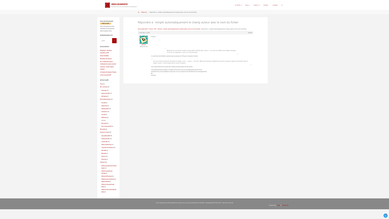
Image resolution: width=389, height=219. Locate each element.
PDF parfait (102, 129)
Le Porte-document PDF (105, 75)
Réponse (144, 12)
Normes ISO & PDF (105, 93)
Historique (103, 90)
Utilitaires (102, 162)
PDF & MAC (103, 150)
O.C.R (102, 120)
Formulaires (104, 111)
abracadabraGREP (105, 135)
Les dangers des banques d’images (108, 72)
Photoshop (103, 153)
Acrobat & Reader (105, 138)
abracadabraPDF (143, 29)
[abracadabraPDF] (107, 5)
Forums (151, 29)
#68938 (250, 33)
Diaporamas (104, 105)
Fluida (278, 205)
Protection (103, 159)
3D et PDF (103, 102)
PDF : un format (103, 86)
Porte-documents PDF (106, 126)
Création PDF (104, 141)
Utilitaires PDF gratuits (106, 176)
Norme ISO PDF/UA (104, 55)
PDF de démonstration (105, 99)
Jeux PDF (103, 114)
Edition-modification (106, 144)
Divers (101, 84)
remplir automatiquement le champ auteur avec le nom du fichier (181, 29)
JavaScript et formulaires (107, 147)
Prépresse (103, 156)
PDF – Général (158, 29)
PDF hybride (104, 96)
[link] (282, 5)
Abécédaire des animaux (106, 58)
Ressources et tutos (104, 132)
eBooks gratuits (105, 108)
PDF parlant (104, 123)
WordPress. (285, 205)
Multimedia (104, 117)
